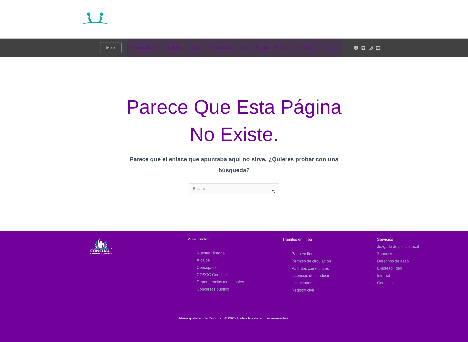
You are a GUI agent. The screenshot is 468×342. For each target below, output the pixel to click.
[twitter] (363, 48)
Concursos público (213, 289)
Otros (328, 48)
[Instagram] (371, 48)
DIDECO (303, 48)
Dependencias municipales (220, 282)
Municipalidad (142, 48)
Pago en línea (304, 254)
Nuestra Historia (211, 253)
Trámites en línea (182, 48)
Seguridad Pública (272, 48)
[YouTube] (378, 48)
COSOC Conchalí (212, 275)
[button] (111, 47)
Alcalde (203, 260)
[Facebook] (356, 48)
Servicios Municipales (229, 48)
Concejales (206, 267)
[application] (157, 48)
